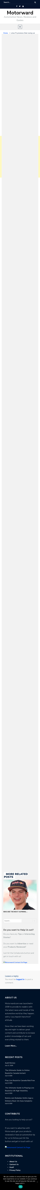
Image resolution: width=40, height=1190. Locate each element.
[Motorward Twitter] (19, 6)
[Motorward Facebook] (17, 6)
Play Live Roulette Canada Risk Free (20, 1080)
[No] (37, 1182)
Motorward (20, 12)
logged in (20, 979)
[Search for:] (10, 2)
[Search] (35, 2)
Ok (21, 1187)
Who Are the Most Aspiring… (15, 912)
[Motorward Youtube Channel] (23, 6)
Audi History (10, 1063)
